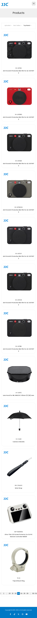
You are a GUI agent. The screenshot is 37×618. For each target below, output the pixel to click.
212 (15, 593)
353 (33, 593)
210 (10, 593)
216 (27, 593)
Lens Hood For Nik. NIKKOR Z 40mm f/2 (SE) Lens (18, 395)
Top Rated (26, 25)
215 (24, 593)
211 (12, 593)
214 (21, 593)
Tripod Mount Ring (19, 581)
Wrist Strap (18, 488)
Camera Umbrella (18, 442)
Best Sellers (16, 25)
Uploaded (8, 25)
